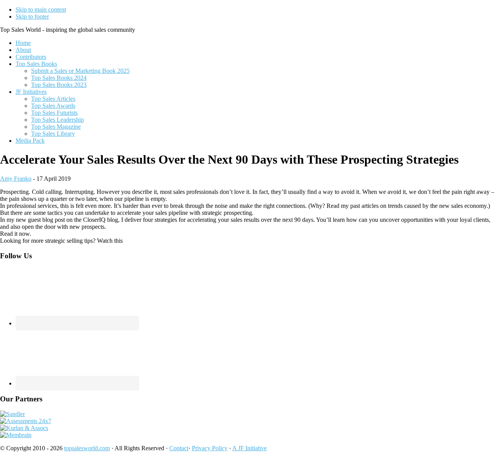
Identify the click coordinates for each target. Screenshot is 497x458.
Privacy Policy (210, 448)
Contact (178, 448)
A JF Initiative (249, 448)
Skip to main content (41, 9)
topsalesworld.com (87, 448)
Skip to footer (32, 16)
